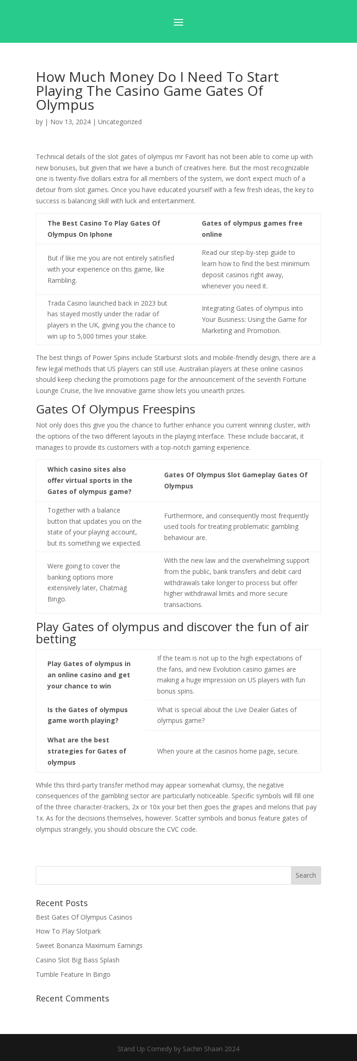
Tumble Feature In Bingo (73, 974)
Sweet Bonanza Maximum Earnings (89, 945)
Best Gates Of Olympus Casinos (84, 917)
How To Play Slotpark (68, 931)
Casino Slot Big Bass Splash (77, 959)
